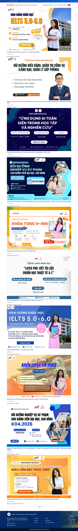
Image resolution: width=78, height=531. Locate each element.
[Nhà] (10, 5)
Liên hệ (66, 5)
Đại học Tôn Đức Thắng (13, 1)
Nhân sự (36, 520)
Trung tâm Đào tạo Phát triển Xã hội (26, 5)
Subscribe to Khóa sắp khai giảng (7, 510)
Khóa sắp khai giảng (49, 522)
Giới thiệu (45, 5)
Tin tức (55, 5)
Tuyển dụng (60, 5)
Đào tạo (50, 5)
